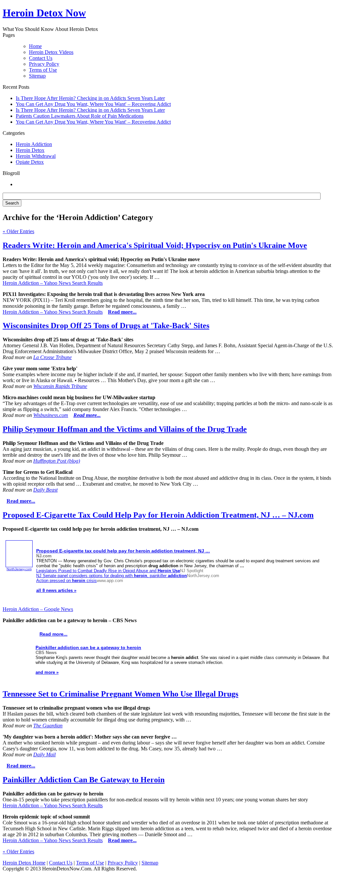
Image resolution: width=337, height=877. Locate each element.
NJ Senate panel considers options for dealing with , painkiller (111, 575)
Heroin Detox (30, 150)
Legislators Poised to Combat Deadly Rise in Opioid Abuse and (108, 570)
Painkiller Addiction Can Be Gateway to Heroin (84, 779)
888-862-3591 (139, 13)
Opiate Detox (30, 162)
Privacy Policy (44, 64)
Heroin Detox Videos (51, 52)
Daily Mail (44, 754)
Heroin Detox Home (24, 862)
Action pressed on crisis (66, 580)
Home (35, 46)
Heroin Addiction (34, 144)
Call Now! (203, 13)
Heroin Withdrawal (36, 156)
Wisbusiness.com (50, 415)
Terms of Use (43, 70)
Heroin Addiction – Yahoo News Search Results (53, 283)
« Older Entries (18, 231)
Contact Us (40, 58)
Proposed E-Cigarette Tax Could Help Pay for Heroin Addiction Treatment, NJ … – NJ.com (158, 515)
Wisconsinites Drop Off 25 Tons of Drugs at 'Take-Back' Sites (106, 325)
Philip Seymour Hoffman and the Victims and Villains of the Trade (125, 429)
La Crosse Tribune (52, 357)
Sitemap (37, 76)
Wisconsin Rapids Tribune (60, 386)
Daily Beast (45, 490)
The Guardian (48, 725)
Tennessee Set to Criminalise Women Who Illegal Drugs (120, 694)
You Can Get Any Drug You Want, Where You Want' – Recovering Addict (93, 104)
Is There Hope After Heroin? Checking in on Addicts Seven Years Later (90, 98)
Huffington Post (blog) (56, 461)
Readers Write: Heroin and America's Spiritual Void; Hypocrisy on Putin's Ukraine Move (155, 245)
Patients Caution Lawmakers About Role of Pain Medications (79, 116)
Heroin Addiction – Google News (38, 609)
